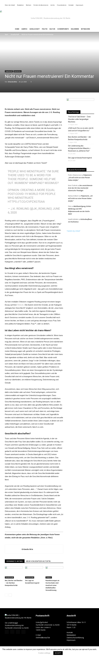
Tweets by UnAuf (73, 231)
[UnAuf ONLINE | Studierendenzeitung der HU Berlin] (49, 18)
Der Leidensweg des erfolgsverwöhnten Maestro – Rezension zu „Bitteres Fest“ (79, 148)
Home (17, 29)
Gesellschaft (34, 29)
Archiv (53, 5)
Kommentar (17, 71)
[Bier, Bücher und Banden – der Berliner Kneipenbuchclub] (14, 572)
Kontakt (71, 5)
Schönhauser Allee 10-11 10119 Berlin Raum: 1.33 (76, 625)
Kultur (52, 29)
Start (6, 34)
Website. (20, 305)
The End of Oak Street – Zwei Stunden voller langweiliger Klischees (79, 119)
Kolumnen (75, 29)
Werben (28, 5)
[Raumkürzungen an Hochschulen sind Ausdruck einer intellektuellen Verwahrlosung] (54, 572)
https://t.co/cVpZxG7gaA (26, 201)
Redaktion (20, 5)
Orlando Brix (12, 82)
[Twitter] (88, 8)
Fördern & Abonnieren (40, 5)
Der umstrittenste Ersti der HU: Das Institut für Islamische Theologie (80, 188)
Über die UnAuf (10, 5)
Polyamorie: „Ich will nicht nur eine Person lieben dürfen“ (80, 177)
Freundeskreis (61, 5)
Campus (24, 29)
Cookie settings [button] (44, 653)
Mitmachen (85, 29)
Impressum (79, 5)
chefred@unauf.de (43, 637)
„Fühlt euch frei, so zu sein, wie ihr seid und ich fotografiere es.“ (81, 129)
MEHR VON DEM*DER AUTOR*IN (38, 561)
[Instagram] (84, 8)
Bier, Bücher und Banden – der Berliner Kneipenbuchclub (13, 583)
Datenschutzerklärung (75, 637)
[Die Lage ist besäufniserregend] (34, 572)
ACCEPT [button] (58, 653)
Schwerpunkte (63, 29)
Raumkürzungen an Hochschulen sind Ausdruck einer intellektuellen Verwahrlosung (52, 585)
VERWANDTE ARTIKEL (14, 561)
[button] (77, 8)
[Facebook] (80, 8)
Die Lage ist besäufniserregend (80, 158)
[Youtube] (92, 8)
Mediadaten (71, 635)
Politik (44, 29)
